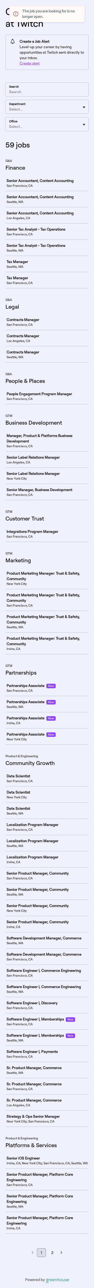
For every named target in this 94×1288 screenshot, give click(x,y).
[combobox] (9, 109)
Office (13, 121)
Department (17, 104)
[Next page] (61, 1253)
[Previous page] (32, 1253)
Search (14, 86)
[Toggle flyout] (84, 107)
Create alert (30, 63)
